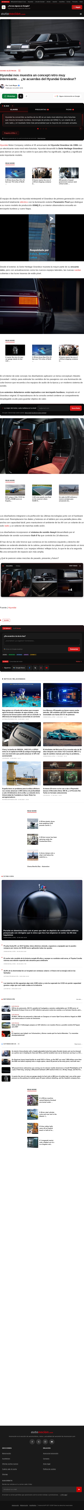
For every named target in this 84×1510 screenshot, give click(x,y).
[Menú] (81, 14)
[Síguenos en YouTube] (46, 667)
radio (6, 526)
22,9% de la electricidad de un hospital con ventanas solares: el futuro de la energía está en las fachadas (39, 972)
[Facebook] (32, 1441)
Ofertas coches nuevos (10, 1464)
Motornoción (6, 1453)
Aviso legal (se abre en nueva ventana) (35, 413)
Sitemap (5, 1474)
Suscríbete (76, 408)
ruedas (77, 270)
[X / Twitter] (38, 1441)
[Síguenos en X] (35, 667)
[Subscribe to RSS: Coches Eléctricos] (19, 70)
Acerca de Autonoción (50, 1453)
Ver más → (79, 999)
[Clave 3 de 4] (43, 128)
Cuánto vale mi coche (9, 1469)
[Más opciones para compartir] (26, 96)
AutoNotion (6, 1459)
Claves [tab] (14, 109)
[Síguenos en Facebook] (29, 667)
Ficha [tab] (69, 109)
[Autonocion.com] (13, 13)
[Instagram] (45, 1441)
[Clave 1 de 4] (37, 128)
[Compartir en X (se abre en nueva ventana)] (20, 96)
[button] (74, 566)
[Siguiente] (80, 128)
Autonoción (15, 1505)
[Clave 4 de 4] (46, 128)
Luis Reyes (13, 85)
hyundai (6, 620)
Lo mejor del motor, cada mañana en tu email (20, 408)
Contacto (46, 1459)
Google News (20, 668)
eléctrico (24, 202)
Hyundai (4, 145)
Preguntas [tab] (41, 109)
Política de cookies (49, 1469)
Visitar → (79, 661)
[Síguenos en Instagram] (40, 667)
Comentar (74, 649)
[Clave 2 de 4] (40, 128)
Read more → (78, 1044)
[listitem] (16, 583)
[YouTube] (51, 1441)
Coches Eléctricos (8, 71)
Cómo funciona (41, 138)
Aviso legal (46, 1464)
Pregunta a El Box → (10, 133)
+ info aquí (63, 1495)
